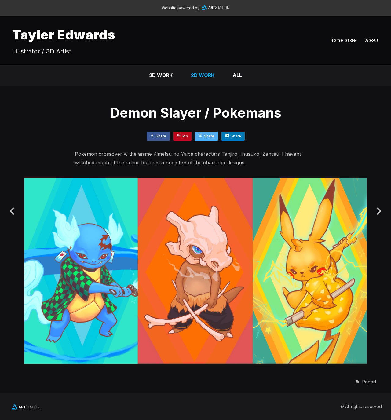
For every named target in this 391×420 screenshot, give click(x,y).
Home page (343, 40)
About (372, 40)
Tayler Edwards (63, 34)
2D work (202, 75)
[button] (365, 381)
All (237, 75)
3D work (161, 75)
